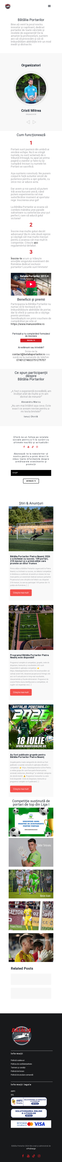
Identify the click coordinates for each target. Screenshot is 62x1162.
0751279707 (38, 360)
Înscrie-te (17, 258)
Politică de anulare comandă (22, 1075)
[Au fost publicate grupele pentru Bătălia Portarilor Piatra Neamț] (31, 726)
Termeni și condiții (18, 1068)
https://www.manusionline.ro (27, 324)
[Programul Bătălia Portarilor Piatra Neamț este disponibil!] (31, 627)
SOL (12, 1095)
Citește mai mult (21, 593)
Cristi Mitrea (31, 111)
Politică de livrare (17, 1071)
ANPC (13, 1091)
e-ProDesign (31, 1149)
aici (36, 242)
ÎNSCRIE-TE (31, 340)
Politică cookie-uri (18, 1060)
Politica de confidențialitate (21, 1064)
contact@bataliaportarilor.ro (29, 354)
